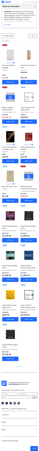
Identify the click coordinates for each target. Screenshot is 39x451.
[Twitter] (6, 403)
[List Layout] (35, 36)
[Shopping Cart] (33, 1)
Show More (7, 24)
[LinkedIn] (18, 403)
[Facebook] (2, 403)
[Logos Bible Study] (6, 2)
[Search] (24, 2)
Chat (34, 448)
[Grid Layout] (30, 36)
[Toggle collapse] (35, 6)
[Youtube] (14, 403)
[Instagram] (10, 403)
